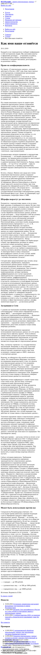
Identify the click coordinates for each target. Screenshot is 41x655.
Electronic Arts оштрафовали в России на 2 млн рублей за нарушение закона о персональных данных (22, 611)
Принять (36, 646)
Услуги (7, 12)
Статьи (7, 18)
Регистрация (9, 9)
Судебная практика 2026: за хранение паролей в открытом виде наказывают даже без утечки (22, 617)
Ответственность (11, 24)
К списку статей (7, 596)
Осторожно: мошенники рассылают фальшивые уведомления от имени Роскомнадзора (22, 606)
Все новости (5, 622)
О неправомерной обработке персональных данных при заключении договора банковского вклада (19, 632)
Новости (8, 16)
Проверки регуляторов (13, 20)
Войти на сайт (6, 5)
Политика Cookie (21, 653)
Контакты (8, 25)
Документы (9, 14)
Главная (8, 34)
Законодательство (11, 22)
